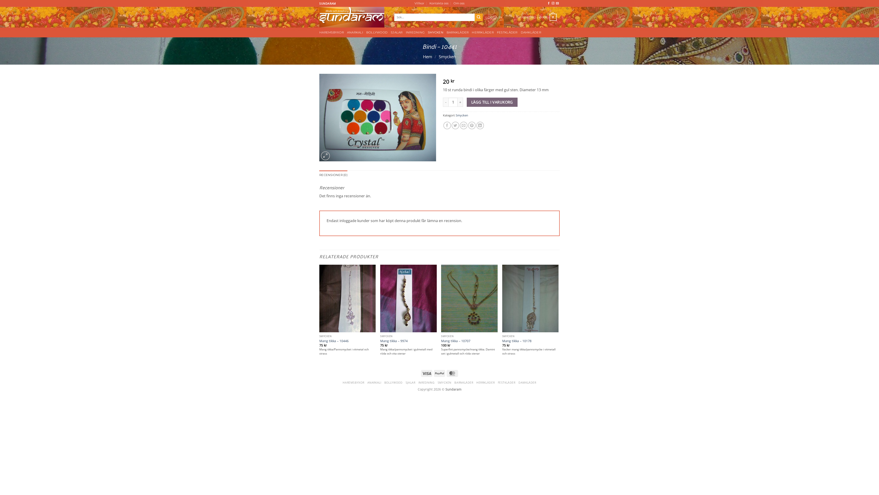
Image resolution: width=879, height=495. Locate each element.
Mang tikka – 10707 (455, 341)
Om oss (458, 3)
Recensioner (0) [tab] (333, 175)
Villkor (419, 3)
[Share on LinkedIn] (480, 125)
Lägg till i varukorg (492, 102)
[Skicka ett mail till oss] (557, 3)
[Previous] (319, 314)
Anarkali (355, 32)
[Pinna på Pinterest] (472, 125)
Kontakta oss (438, 3)
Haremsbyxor (331, 32)
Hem (427, 56)
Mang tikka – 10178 (517, 341)
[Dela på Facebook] (447, 125)
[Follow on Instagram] (553, 3)
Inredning (415, 32)
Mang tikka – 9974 (394, 341)
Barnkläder (458, 32)
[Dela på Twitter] (455, 125)
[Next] (558, 314)
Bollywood (377, 32)
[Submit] (479, 17)
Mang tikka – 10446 (334, 341)
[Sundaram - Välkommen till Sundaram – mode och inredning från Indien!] (353, 17)
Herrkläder (483, 32)
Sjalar (397, 32)
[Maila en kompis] (463, 125)
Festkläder (507, 32)
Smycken (435, 32)
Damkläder (531, 32)
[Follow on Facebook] (548, 3)
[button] (494, 17)
